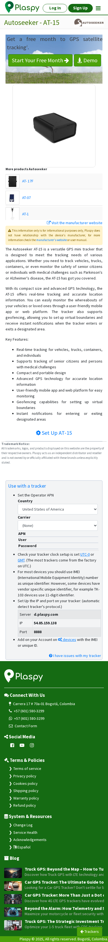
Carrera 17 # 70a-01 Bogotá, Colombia (43, 703)
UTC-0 (85, 554)
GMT (21, 560)
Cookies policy (25, 783)
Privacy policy (24, 775)
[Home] (22, 7)
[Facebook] (12, 745)
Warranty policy (26, 798)
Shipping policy (25, 790)
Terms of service (27, 768)
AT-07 (26, 197)
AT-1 (25, 213)
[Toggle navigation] (98, 8)
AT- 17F (28, 180)
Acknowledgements (30, 839)
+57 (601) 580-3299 (28, 710)
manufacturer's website (51, 240)
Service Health (25, 832)
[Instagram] (32, 745)
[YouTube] (22, 745)
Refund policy (24, 805)
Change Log (23, 824)
